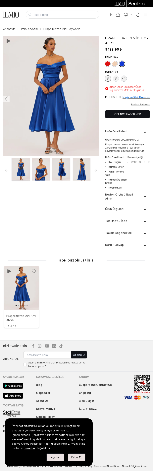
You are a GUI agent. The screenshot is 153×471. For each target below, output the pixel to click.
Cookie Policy (45, 417)
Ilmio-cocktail (29, 29)
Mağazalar (43, 393)
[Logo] (11, 15)
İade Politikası (88, 409)
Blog (39, 385)
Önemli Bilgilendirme (134, 466)
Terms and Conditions (107, 466)
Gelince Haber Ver (127, 114)
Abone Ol (79, 355)
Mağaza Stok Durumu (136, 97)
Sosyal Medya (45, 409)
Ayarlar (55, 457)
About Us (42, 401)
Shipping (85, 393)
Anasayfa (9, 29)
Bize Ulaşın (86, 401)
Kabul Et (76, 457)
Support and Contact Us (95, 385)
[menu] (145, 14)
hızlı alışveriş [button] (21, 301)
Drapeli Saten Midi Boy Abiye (61, 29)
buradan (29, 448)
